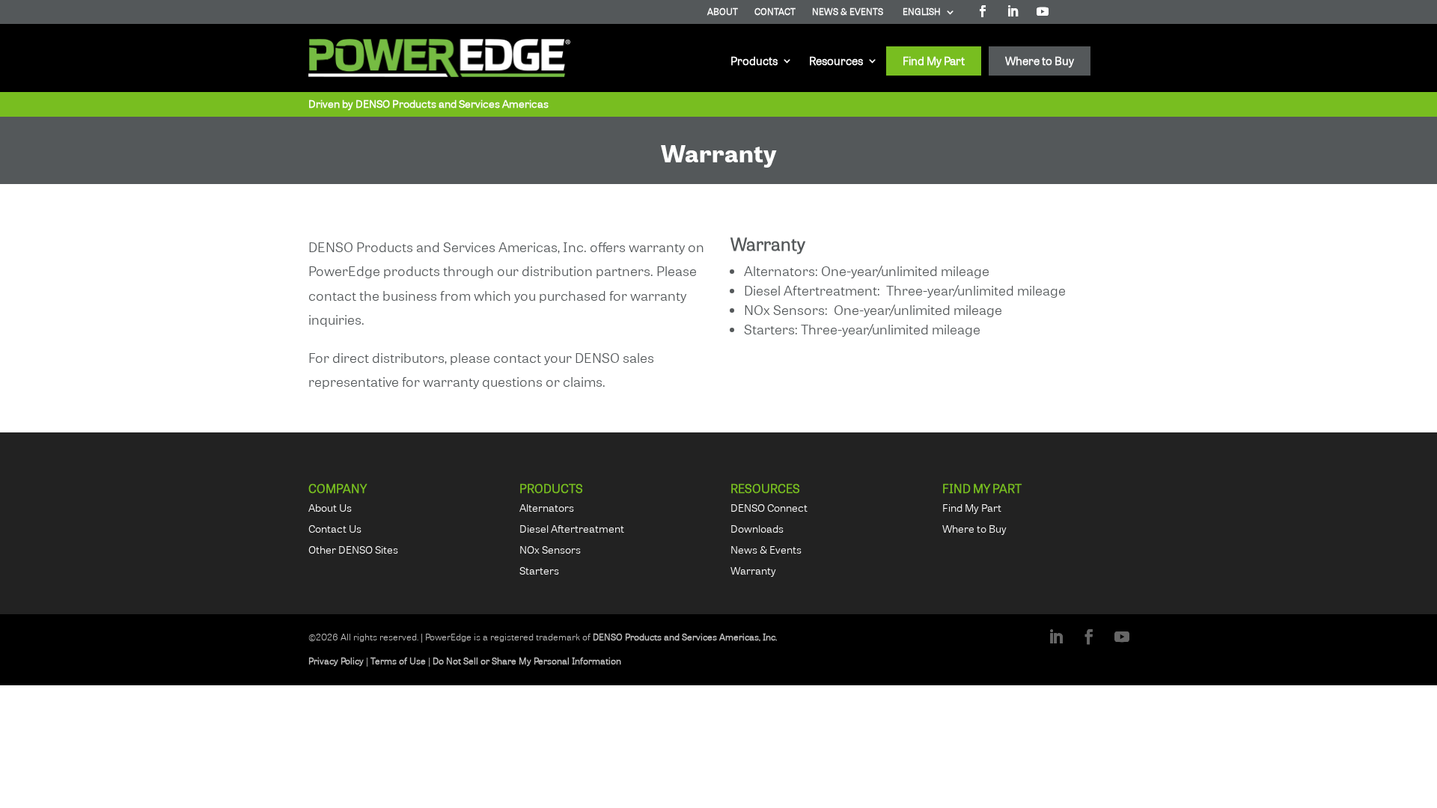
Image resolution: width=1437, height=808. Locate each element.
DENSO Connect (769, 508)
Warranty (753, 570)
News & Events (847, 12)
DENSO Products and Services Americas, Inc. (685, 637)
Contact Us (334, 528)
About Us (330, 508)
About (722, 12)
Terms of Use (398, 661)
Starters (539, 570)
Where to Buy (1039, 58)
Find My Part (934, 58)
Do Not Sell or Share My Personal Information (527, 661)
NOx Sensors (550, 549)
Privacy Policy (336, 661)
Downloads (757, 528)
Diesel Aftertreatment (571, 528)
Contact (775, 12)
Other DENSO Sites (353, 549)
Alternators (546, 508)
